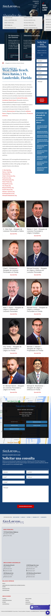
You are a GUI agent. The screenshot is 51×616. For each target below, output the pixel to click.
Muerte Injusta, (13, 100)
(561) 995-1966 (8, 535)
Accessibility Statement (35, 611)
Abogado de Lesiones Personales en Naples (42, 132)
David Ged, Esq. (6, 174)
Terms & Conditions (22, 611)
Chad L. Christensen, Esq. (10, 20)
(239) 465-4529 (31, 570)
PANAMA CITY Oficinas (14, 429)
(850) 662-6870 (8, 576)
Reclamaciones (11, 111)
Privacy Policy (15, 611)
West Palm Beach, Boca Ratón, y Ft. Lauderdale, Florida (10, 72)
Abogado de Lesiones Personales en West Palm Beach (42, 158)
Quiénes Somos (22, 15)
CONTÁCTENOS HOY (14, 56)
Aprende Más (13, 233)
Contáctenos (5, 590)
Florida (4, 598)
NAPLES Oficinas (14, 425)
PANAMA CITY (36, 517)
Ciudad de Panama (7, 600)
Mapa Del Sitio (5, 588)
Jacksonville (5, 604)
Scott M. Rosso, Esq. (7, 189)
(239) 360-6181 (31, 568)
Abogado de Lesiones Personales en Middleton (42, 163)
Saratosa (28, 602)
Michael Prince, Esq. (29, 22)
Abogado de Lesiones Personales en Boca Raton (42, 127)
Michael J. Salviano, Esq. (30, 25)
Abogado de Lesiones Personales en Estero (42, 136)
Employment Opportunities (45, 611)
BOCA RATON (16, 517)
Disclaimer (28, 611)
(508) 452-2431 (31, 576)
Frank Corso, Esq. (6, 178)
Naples (23, 517)
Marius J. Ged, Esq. (28, 17)
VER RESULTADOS (29, 56)
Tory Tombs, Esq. (8, 25)
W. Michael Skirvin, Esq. (10, 27)
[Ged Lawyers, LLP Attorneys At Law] (11, 6)
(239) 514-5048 (8, 570)
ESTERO (29, 517)
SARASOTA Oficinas (37, 421)
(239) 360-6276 (8, 568)
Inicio (3, 583)
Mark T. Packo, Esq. (9, 22)
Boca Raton (28, 598)
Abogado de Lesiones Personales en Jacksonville (42, 169)
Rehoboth (43, 517)
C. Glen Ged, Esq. (8, 17)
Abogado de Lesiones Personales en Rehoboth (42, 147)
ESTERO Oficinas (36, 425)
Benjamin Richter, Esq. (8, 187)
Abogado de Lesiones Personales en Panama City (43, 141)
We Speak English (35, 6)
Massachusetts (29, 604)
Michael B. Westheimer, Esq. (31, 27)
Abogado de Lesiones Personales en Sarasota (42, 152)
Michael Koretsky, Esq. (29, 20)
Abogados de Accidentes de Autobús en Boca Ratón (13, 586)
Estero (4, 602)
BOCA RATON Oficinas (14, 421)
